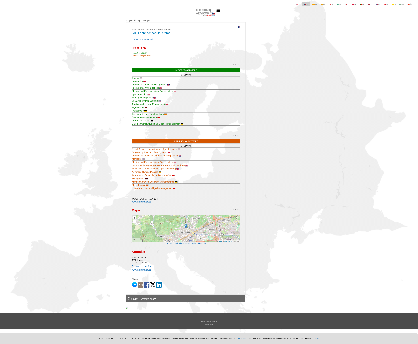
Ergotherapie (138, 107)
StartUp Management (142, 97)
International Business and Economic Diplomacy (155, 155)
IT (347, 4)
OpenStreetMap (228, 241)
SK (379, 4)
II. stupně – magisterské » (141, 56)
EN (299, 4)
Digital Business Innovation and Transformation (154, 149)
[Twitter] (153, 286)
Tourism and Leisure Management (148, 104)
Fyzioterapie (138, 111)
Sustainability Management (145, 101)
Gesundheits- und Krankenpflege (148, 114)
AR (403, 4)
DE (316, 4)
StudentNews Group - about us (209, 321)
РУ (371, 4)
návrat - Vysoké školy (141, 298)
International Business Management (149, 84)
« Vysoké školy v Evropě (138, 20)
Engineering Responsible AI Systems (149, 152)
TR (387, 4)
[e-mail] (140, 286)
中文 (411, 4)
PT (363, 4)
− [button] (134, 221)
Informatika (137, 81)
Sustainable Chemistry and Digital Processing (154, 168)
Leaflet (220, 241)
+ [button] (134, 217)
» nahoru (236, 64)
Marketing (137, 159)
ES (324, 4)
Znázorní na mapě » (141, 266)
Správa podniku (139, 94)
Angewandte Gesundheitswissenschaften (152, 175)
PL (355, 4)
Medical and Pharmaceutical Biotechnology (152, 91)
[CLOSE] (315, 338)
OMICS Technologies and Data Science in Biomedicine (158, 165)
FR (332, 4)
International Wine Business (145, 88)
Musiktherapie (138, 185)
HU (340, 4)
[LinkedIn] (159, 286)
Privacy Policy (241, 338)
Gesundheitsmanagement (144, 117)
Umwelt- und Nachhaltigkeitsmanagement (152, 188)
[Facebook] (146, 286)
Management (138, 178)
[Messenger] (134, 286)
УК (395, 4)
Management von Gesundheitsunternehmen (153, 182)
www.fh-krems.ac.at (143, 39)
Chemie (135, 78)
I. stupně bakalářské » (140, 53)
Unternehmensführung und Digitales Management (156, 124)
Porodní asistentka (141, 120)
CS (307, 4)
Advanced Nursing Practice (145, 172)
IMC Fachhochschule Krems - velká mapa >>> (186, 243)
